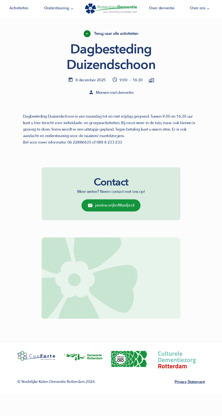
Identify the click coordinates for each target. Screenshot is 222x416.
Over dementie (161, 8)
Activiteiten (18, 8)
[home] (111, 8)
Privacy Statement (190, 382)
